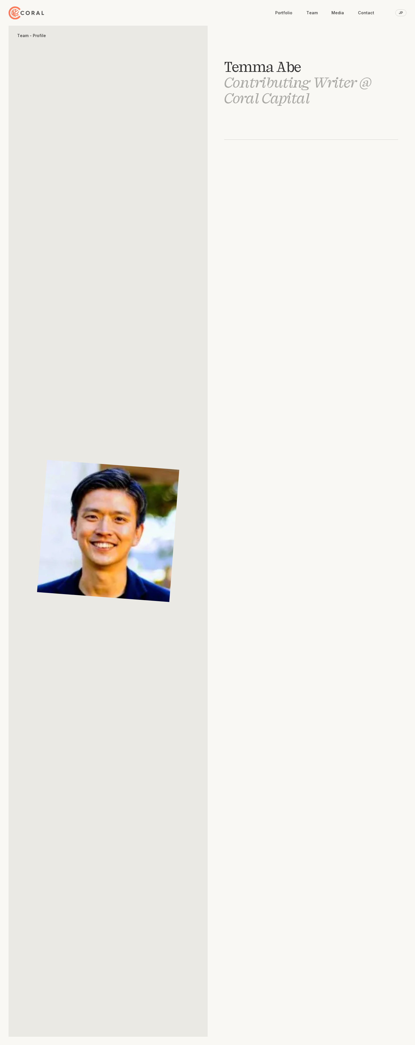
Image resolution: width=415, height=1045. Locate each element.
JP (401, 13)
